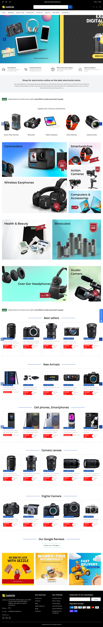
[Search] (70, 7)
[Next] (100, 339)
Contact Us (39, 12)
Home (3, 12)
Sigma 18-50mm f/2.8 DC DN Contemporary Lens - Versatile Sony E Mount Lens (51, 342)
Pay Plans (38, 611)
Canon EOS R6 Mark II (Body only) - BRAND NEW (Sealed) (31, 342)
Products (37, 601)
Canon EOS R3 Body (68, 519)
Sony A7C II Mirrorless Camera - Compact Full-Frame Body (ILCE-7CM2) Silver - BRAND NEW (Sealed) (71, 342)
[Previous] (2, 339)
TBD (9, 608)
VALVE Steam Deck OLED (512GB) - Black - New (70, 388)
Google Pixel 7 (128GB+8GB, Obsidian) (91, 431)
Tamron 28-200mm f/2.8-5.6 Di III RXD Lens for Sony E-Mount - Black (71, 474)
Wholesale (11, 12)
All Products (12, 42)
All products (65, 12)
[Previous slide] (4, 39)
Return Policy (56, 601)
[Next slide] (98, 39)
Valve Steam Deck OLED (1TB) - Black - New (51, 388)
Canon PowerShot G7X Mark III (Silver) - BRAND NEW (31, 520)
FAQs (99, 1)
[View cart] (100, 7)
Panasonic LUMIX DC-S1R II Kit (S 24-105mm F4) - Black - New (91, 388)
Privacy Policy (56, 603)
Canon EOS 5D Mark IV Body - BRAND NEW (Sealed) (51, 520)
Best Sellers (56, 12)
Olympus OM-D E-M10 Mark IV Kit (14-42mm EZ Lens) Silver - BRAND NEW (91, 520)
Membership (30, 12)
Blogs (36, 608)
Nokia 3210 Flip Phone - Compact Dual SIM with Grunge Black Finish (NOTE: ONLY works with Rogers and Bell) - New (71, 431)
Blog (95, 1)
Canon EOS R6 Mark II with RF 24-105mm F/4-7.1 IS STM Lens (11, 520)
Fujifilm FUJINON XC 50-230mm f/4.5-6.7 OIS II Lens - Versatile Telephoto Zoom (11, 342)
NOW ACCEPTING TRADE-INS (52, 2)
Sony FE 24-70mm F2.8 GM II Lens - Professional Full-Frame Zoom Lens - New (91, 342)
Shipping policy (56, 598)
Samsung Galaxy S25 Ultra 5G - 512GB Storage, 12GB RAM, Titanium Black (30, 431)
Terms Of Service (57, 606)
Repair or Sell (20, 12)
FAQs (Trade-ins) (39, 606)
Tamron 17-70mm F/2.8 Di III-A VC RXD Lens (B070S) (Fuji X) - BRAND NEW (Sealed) (92, 474)
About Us (47, 12)
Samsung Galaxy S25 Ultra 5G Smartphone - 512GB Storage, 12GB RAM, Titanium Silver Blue (51, 431)
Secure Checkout (57, 608)
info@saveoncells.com (35, 71)
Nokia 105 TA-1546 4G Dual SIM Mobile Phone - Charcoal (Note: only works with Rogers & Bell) (11, 431)
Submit (96, 599)
